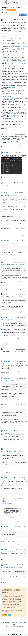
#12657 (16, 115)
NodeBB (13, 626)
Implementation (17, 102)
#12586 (22, 90)
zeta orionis (6, 228)
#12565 (11, 99)
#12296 (5, 74)
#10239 (6, 48)
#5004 (10, 118)
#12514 (16, 77)
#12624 (11, 40)
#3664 (23, 109)
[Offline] (2, 19)
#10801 (23, 73)
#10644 (23, 48)
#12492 (22, 113)
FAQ (13, 541)
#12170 (5, 54)
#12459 (15, 106)
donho (5, 19)
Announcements (12, 9)
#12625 (15, 110)
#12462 (16, 68)
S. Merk (5, 449)
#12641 (10, 115)
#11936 (5, 118)
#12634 (17, 93)
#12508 (7, 96)
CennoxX (6, 152)
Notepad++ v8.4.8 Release (16, 195)
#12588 (5, 84)
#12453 (10, 62)
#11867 (17, 48)
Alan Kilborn (6, 192)
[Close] (25, 589)
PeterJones (9, 344)
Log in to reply (23, 14)
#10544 (12, 48)
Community (14, 2)
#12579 (19, 121)
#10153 (23, 46)
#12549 (7, 81)
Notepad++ (20, 622)
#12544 (5, 70)
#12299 (12, 87)
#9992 (18, 46)
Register (5, 614)
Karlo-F (5, 262)
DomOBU (6, 134)
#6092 (17, 73)
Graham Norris (7, 378)
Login (9, 614)
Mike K (5, 477)
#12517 (5, 110)
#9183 (12, 46)
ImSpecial (6, 182)
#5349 (5, 59)
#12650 (11, 93)
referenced (15, 289)
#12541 (13, 51)
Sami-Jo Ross (7, 361)
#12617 (16, 59)
